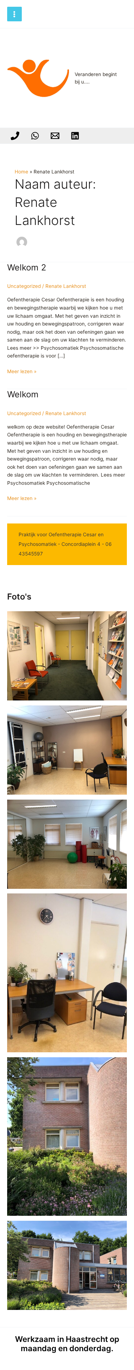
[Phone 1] (15, 136)
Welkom (23, 394)
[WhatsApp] (35, 136)
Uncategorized (24, 286)
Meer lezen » (21, 372)
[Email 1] (55, 136)
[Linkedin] (75, 136)
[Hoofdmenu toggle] (14, 14)
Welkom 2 (26, 267)
